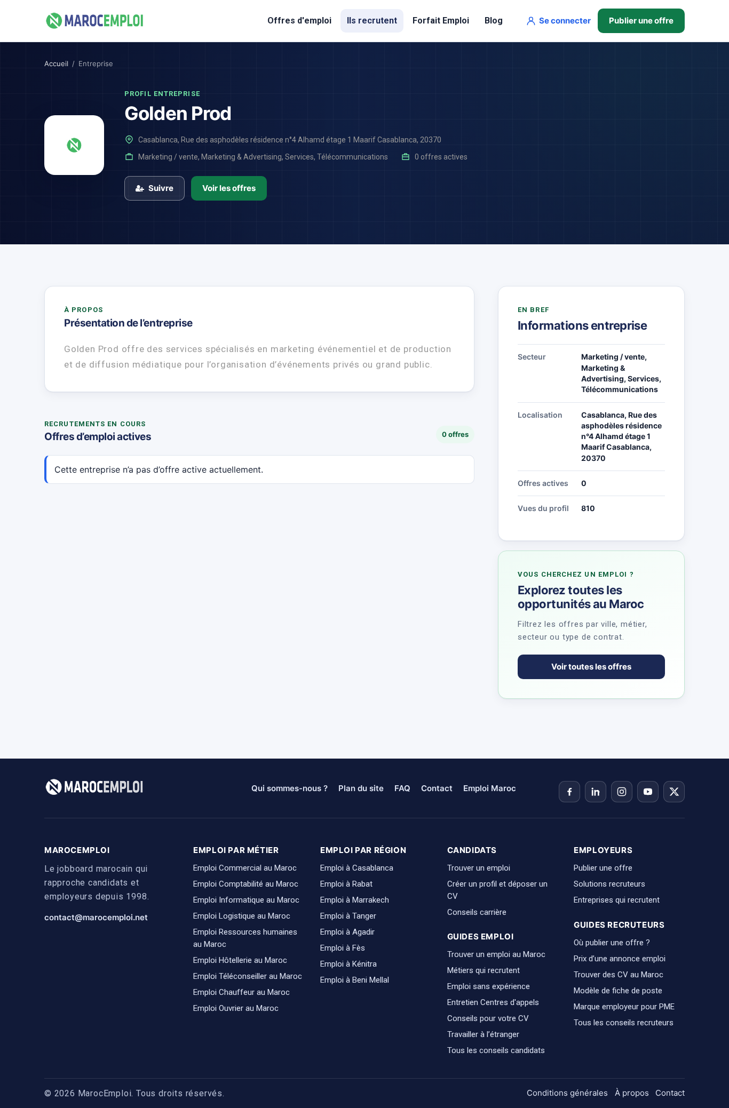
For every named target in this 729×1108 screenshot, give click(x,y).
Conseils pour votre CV (488, 1018)
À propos (632, 1093)
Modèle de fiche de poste (618, 990)
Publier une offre (641, 20)
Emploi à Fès (342, 948)
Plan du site (361, 788)
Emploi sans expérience (488, 986)
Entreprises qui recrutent (617, 900)
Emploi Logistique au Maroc (241, 916)
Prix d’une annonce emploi (619, 958)
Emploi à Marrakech (354, 900)
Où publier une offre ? (612, 942)
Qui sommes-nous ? (289, 788)
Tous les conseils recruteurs (623, 1022)
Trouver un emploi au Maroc (496, 954)
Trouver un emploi (478, 868)
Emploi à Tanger (348, 916)
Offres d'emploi (299, 20)
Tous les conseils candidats (496, 1050)
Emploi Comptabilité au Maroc (245, 884)
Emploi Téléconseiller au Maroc (247, 976)
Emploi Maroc (489, 788)
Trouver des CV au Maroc (618, 974)
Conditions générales (567, 1093)
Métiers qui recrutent (483, 970)
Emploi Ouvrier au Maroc (236, 1008)
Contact (437, 788)
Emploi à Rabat (346, 884)
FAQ (402, 788)
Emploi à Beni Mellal (354, 980)
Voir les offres (229, 188)
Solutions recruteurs (609, 884)
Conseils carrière (476, 912)
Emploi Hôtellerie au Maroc (240, 960)
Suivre (160, 188)
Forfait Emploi (441, 20)
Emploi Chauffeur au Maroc (241, 992)
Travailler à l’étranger (483, 1034)
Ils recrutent (372, 20)
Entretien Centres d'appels (493, 1002)
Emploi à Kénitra (348, 964)
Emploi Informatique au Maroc (246, 900)
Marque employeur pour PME (624, 1006)
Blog (494, 20)
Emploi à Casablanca (356, 868)
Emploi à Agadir (347, 932)
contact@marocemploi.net (96, 917)
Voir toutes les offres (591, 666)
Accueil (56, 63)
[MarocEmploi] (95, 21)
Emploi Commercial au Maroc (245, 868)
